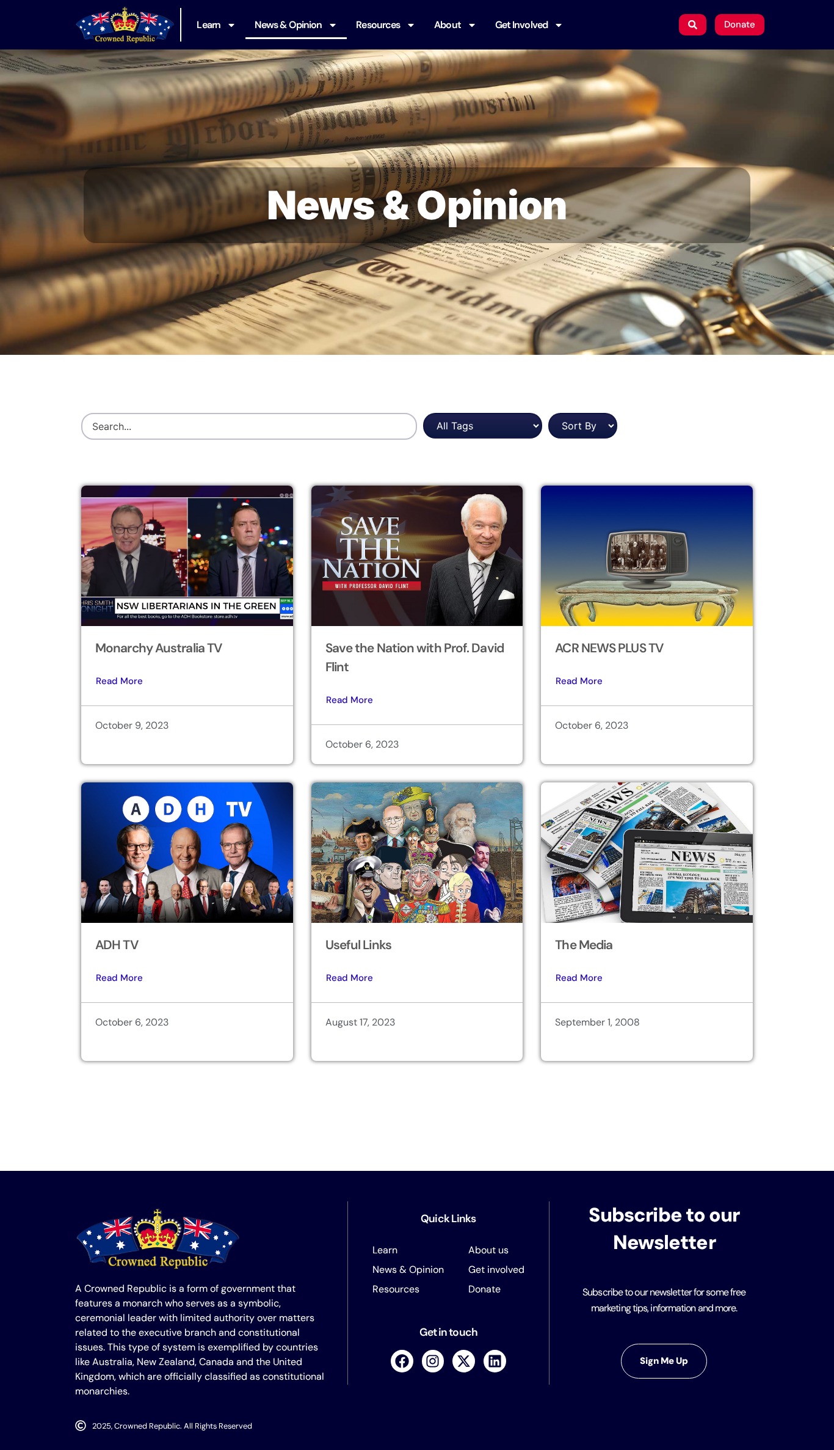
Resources (378, 24)
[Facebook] (402, 1361)
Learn (208, 24)
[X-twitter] (463, 1361)
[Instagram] (433, 1361)
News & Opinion (288, 24)
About (447, 24)
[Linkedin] (495, 1361)
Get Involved (521, 24)
